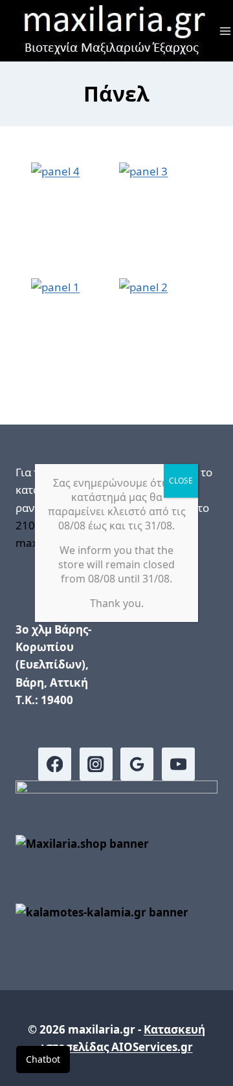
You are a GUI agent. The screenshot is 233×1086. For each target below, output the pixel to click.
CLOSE (181, 480)
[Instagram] (96, 764)
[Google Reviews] (136, 764)
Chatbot (43, 1059)
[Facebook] (54, 764)
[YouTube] (178, 764)
